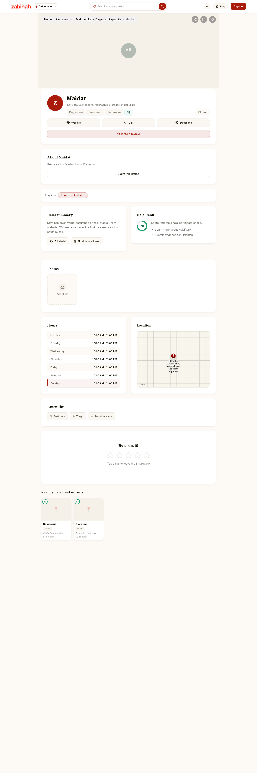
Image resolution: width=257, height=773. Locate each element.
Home (48, 19)
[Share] (195, 19)
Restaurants (64, 19)
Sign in (238, 6)
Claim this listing (128, 173)
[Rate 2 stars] (119, 455)
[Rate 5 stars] (146, 455)
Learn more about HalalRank (173, 229)
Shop (222, 6)
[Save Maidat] (212, 19)
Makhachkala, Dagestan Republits (98, 19)
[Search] (162, 6)
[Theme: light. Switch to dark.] (207, 6)
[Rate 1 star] (110, 455)
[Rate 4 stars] (137, 455)
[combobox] (127, 6)
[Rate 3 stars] (128, 455)
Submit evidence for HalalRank (174, 235)
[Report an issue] (203, 19)
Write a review (130, 133)
